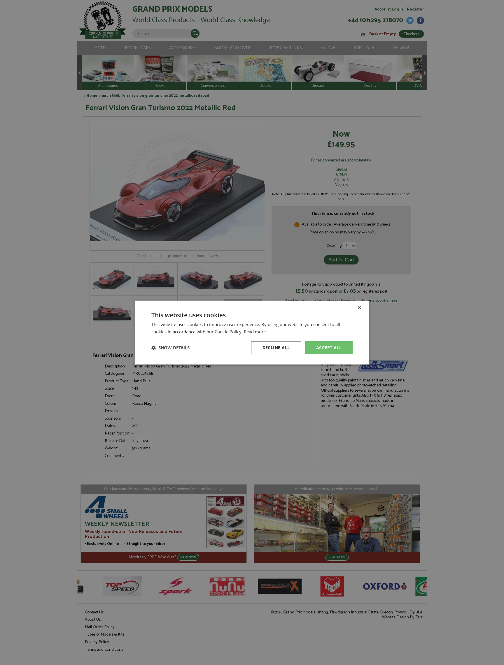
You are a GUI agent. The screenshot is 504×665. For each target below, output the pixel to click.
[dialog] (252, 332)
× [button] (359, 307)
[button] (170, 347)
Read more (255, 332)
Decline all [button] (276, 347)
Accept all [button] (329, 347)
